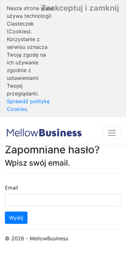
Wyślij (16, 217)
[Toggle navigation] (112, 132)
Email (11, 187)
